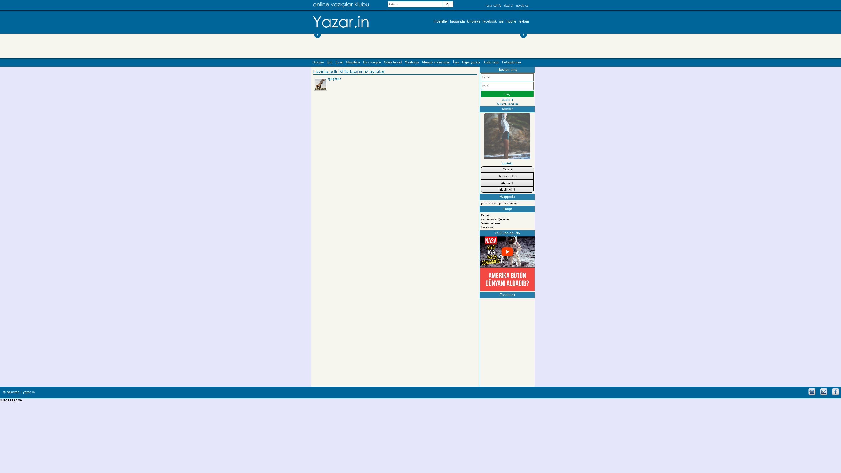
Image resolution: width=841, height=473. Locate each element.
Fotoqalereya (511, 62)
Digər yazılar (471, 62)
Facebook (487, 227)
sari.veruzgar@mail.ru (495, 219)
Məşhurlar (412, 62)
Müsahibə (353, 62)
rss (501, 21)
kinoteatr (473, 21)
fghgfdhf (334, 79)
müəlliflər (441, 21)
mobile (511, 21)
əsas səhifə (493, 5)
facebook (489, 21)
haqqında (457, 21)
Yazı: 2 (507, 169)
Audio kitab (491, 62)
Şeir (329, 62)
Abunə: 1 (507, 183)
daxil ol (508, 5)
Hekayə (318, 62)
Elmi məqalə (372, 62)
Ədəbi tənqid (393, 62)
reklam (523, 21)
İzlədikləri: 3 (507, 189)
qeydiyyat (522, 5)
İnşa (456, 62)
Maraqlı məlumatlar (436, 62)
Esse (339, 62)
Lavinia (507, 163)
